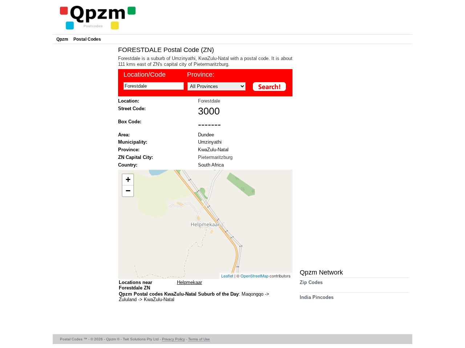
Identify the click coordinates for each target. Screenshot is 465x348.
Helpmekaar (189, 282)
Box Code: (129, 121)
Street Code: (132, 108)
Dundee (206, 134)
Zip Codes (311, 282)
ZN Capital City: (135, 157)
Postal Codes (87, 39)
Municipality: (132, 142)
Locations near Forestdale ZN (135, 285)
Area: (124, 134)
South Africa (211, 165)
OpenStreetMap (254, 276)
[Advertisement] (83, 155)
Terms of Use (199, 339)
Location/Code (145, 74)
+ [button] (128, 179)
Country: (127, 165)
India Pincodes (316, 297)
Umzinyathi (210, 142)
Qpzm (62, 39)
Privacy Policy (173, 339)
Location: (128, 101)
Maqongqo (253, 294)
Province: (200, 74)
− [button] (128, 190)
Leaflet (227, 276)
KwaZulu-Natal (213, 149)
